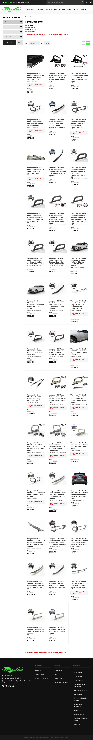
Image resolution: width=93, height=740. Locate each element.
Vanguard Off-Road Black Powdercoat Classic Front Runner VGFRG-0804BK (35, 122)
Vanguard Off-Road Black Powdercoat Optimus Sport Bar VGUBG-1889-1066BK (35, 261)
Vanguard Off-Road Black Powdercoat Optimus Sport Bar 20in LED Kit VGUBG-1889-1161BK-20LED (35, 217)
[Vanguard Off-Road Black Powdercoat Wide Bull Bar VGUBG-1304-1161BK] (36, 336)
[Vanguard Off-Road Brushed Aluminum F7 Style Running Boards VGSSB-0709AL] (79, 336)
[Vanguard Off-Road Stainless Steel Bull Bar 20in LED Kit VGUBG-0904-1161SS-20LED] (79, 382)
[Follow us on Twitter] (13, 686)
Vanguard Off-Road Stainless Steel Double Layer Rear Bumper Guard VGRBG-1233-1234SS (36, 542)
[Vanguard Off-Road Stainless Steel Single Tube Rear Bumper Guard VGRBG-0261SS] (79, 569)
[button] (65, 2)
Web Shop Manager (64, 737)
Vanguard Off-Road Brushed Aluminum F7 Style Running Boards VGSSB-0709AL (79, 351)
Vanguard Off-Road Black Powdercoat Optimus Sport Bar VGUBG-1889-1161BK (56, 261)
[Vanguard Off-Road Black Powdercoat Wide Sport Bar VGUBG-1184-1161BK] (58, 336)
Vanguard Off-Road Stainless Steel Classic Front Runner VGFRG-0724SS (36, 493)
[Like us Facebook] (3, 686)
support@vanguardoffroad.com (12, 678)
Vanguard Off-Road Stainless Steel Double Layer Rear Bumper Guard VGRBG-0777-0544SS (58, 494)
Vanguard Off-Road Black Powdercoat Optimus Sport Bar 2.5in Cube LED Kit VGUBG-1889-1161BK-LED (78, 172)
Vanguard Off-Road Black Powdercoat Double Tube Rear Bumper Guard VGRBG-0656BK (78, 123)
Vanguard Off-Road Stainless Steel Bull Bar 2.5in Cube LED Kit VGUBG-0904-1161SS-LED (57, 398)
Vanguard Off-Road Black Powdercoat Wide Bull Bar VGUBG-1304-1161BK (36, 351)
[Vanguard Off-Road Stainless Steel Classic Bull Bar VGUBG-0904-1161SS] (79, 430)
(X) (26, 25)
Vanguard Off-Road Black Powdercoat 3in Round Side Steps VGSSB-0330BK (35, 76)
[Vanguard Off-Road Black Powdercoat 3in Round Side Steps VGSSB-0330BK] (36, 61)
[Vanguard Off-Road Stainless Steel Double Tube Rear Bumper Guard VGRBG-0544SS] (58, 526)
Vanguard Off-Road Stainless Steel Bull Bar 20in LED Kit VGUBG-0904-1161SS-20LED (78, 398)
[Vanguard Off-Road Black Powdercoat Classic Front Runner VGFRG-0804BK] (36, 107)
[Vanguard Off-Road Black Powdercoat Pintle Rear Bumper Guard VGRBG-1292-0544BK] (58, 288)
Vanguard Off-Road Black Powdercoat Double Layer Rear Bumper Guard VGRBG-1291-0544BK (57, 123)
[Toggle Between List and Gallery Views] (85, 43)
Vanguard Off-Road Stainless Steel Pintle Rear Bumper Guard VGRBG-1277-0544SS (57, 584)
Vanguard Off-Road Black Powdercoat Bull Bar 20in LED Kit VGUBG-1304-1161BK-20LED (79, 77)
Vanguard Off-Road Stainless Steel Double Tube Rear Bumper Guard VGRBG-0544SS (58, 541)
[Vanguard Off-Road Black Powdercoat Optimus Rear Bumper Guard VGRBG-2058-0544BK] (58, 155)
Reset (19, 42)
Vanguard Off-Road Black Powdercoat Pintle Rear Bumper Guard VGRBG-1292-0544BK (56, 304)
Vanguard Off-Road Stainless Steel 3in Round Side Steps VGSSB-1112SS (35, 398)
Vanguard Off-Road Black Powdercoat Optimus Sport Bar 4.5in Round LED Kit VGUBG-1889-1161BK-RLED (78, 218)
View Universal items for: (47, 34)
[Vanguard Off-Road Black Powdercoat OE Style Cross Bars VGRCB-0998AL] (36, 155)
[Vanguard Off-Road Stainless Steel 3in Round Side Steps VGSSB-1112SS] (36, 382)
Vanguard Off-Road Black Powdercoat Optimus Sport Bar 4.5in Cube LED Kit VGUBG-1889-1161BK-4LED (57, 218)
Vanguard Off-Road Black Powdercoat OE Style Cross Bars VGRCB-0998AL (35, 170)
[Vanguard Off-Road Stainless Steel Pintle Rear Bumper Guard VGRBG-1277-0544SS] (58, 569)
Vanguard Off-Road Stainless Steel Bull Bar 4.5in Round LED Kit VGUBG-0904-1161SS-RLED (57, 446)
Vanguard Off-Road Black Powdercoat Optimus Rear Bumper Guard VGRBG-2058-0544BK (57, 171)
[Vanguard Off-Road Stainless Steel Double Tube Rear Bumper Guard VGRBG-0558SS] (79, 526)
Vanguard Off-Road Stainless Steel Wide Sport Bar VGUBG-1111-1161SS (57, 630)
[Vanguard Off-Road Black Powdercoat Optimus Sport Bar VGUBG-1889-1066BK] (36, 246)
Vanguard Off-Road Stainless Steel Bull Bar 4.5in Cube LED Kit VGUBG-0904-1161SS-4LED (36, 446)
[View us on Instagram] (6, 686)
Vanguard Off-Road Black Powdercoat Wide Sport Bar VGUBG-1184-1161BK (56, 351)
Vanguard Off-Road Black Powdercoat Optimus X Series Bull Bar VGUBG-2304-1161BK (35, 304)
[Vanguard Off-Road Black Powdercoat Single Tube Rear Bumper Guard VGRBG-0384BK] (79, 288)
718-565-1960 (8, 675)
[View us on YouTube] (9, 686)
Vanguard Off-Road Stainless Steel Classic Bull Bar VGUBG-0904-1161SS (79, 445)
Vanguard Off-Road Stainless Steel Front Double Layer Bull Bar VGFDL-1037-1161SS (35, 584)
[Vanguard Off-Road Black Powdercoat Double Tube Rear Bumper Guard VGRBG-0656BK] (79, 107)
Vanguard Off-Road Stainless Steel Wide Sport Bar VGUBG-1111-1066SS (36, 630)
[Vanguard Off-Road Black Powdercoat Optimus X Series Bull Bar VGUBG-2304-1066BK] (79, 246)
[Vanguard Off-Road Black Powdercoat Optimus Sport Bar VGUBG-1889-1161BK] (58, 246)
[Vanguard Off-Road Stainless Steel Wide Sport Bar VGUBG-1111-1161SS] (58, 615)
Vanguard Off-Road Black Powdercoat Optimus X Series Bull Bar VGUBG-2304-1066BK (78, 262)
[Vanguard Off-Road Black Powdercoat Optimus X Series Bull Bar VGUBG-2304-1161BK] (36, 288)
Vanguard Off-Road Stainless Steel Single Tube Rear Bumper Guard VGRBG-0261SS (79, 584)
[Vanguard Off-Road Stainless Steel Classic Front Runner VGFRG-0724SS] (36, 478)
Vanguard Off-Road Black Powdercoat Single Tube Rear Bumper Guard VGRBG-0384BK (78, 304)
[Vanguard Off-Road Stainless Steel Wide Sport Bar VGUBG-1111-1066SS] (36, 615)
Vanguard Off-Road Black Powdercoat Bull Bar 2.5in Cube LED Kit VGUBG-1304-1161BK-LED (58, 77)
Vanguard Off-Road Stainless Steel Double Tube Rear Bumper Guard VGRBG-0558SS (79, 541)
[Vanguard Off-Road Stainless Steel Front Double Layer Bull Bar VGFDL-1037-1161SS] (36, 569)
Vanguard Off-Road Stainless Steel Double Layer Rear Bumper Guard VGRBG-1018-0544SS (79, 494)
